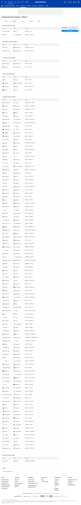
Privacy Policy (31, 481)
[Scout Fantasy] (57, 496)
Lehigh (16, 116)
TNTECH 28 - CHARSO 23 (30, 230)
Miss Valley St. (7, 236)
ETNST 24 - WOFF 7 (29, 200)
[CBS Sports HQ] (38, 493)
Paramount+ (17, 485)
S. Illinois (6, 163)
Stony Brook (17, 337)
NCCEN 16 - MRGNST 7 (29, 297)
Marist (16, 149)
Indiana (17, 153)
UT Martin (17, 263)
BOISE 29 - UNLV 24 (29, 86)
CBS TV (16, 486)
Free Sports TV (5, 483)
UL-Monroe (6, 374)
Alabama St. (6, 307)
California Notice (32, 487)
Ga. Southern (7, 63)
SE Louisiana (17, 401)
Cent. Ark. (17, 367)
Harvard (16, 233)
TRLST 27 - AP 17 (28, 354)
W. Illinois (6, 253)
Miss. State (17, 159)
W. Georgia (17, 213)
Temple (5, 226)
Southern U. (6, 398)
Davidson (17, 183)
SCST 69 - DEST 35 (29, 277)
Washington (6, 153)
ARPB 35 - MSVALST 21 (29, 236)
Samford (6, 196)
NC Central (17, 297)
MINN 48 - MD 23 (28, 290)
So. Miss (6, 324)
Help (42, 479)
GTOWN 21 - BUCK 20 (29, 203)
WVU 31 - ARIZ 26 (28, 411)
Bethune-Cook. (18, 243)
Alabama (18, 294)
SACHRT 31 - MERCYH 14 (30, 122)
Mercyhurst (6, 122)
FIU (16, 31)
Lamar (5, 257)
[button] (2, 2)
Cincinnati (6, 444)
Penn (16, 79)
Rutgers (6, 90)
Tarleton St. (6, 354)
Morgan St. (6, 297)
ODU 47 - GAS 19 (28, 63)
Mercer (16, 334)
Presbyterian (6, 169)
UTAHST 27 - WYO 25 (29, 408)
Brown (16, 112)
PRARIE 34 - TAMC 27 (29, 246)
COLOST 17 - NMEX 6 (29, 364)
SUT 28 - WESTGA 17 (29, 213)
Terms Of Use (31, 479)
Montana (6, 240)
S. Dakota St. (17, 414)
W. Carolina (6, 334)
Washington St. (7, 448)
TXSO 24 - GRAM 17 (29, 391)
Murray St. (17, 220)
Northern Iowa (18, 371)
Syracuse (6, 67)
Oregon (17, 283)
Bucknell (6, 203)
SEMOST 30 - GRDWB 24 (30, 260)
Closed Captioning (32, 485)
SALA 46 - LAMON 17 (29, 374)
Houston (17, 404)
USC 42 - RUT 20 (28, 89)
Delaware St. (6, 277)
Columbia (17, 193)
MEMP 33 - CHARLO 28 (30, 106)
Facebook (56, 485)
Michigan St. (6, 421)
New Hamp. (6, 300)
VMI (5, 357)
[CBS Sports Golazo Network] (50, 493)
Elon (5, 210)
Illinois (7, 283)
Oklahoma (6, 136)
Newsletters (70, 481)
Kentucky (17, 428)
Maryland (6, 290)
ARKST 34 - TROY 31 (29, 384)
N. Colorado (17, 240)
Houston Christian (8, 394)
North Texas (17, 143)
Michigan (17, 421)
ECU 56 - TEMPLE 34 (29, 226)
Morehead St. (7, 102)
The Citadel (17, 196)
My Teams (70, 483)
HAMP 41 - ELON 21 (29, 210)
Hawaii (16, 461)
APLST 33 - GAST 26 (29, 176)
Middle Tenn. (7, 50)
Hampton (17, 210)
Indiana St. (17, 163)
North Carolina (7, 126)
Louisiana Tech (18, 34)
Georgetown (17, 203)
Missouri (7, 294)
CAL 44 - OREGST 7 (29, 350)
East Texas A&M (7, 247)
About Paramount (19, 483)
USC (16, 90)
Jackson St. (6, 243)
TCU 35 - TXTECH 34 (29, 320)
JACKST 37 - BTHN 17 (29, 243)
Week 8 (5, 21)
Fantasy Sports (5, 481)
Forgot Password (71, 485)
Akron (16, 280)
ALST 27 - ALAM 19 (29, 307)
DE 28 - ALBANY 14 (29, 267)
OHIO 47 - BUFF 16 (29, 146)
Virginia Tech (18, 119)
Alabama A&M (18, 307)
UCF (16, 273)
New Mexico (6, 364)
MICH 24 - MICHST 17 (29, 421)
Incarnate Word (7, 401)
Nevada (5, 461)
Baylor (16, 310)
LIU (16, 156)
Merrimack (17, 109)
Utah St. (6, 408)
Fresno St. (17, 438)
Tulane (5, 143)
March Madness (5, 486)
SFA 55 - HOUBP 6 (29, 394)
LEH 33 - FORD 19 (28, 116)
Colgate (6, 109)
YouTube (56, 479)
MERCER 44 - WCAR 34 (30, 334)
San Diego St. (18, 448)
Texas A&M (18, 424)
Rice (5, 314)
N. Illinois (6, 270)
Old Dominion (18, 63)
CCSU (5, 156)
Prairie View (17, 247)
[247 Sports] (18, 496)
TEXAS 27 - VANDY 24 (29, 361)
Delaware (17, 267)
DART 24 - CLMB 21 (29, 193)
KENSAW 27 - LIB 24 (29, 47)
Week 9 (14, 21)
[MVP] (51, 495)
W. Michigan (17, 287)
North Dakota (7, 381)
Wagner (6, 327)
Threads (56, 488)
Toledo (16, 340)
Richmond (6, 139)
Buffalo (5, 146)
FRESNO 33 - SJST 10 (29, 438)
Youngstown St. (18, 381)
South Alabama (18, 374)
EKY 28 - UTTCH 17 (29, 250)
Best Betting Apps (6, 485)
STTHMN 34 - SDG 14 (29, 166)
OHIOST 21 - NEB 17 (29, 132)
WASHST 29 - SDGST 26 (30, 448)
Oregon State (7, 351)
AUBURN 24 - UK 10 (29, 428)
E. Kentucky (17, 250)
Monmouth (17, 186)
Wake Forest (6, 330)
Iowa (16, 304)
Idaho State (17, 377)
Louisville (6, 83)
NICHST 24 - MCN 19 (29, 347)
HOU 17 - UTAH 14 (28, 404)
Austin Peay (17, 354)
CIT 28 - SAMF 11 (28, 196)
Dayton (16, 102)
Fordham (6, 116)
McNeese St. (6, 347)
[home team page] (3, 31)
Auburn (5, 428)
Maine (5, 173)
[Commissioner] (43, 495)
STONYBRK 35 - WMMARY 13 (31, 337)
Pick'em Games (5, 479)
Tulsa (16, 317)
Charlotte (6, 106)
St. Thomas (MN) (18, 166)
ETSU (5, 200)
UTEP (5, 34)
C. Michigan (6, 206)
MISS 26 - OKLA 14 (29, 136)
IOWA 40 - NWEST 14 (29, 304)
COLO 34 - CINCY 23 (29, 444)
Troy (5, 384)
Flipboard (56, 490)
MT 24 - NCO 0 (28, 240)
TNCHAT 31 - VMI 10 (29, 357)
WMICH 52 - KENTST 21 (30, 287)
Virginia (16, 126)
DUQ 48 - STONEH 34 (29, 179)
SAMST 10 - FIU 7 (28, 31)
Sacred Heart (18, 122)
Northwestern (7, 304)
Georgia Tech (7, 119)
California (17, 351)
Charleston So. (7, 230)
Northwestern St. (18, 257)
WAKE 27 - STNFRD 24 (29, 330)
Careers (16, 481)
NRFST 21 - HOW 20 (29, 216)
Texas (6, 361)
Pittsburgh (18, 67)
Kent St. (6, 287)
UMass (16, 327)
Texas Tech (6, 320)
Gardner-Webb (7, 260)
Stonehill (17, 179)
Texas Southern (18, 391)
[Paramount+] (35, 496)
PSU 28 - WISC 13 (28, 418)
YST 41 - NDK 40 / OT (29, 381)
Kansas (5, 431)
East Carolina (18, 226)
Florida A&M (17, 398)
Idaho (16, 441)
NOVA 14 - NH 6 (28, 300)
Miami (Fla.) (18, 387)
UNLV (16, 86)
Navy (17, 129)
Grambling (6, 391)
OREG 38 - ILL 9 (28, 283)
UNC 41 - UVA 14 (28, 126)
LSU (6, 424)
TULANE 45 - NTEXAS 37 (30, 142)
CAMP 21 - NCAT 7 (28, 344)
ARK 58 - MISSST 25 (29, 159)
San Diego (6, 166)
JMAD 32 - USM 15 (29, 324)
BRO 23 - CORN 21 (29, 112)
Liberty (5, 47)
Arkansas (6, 159)
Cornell (5, 112)
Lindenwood (17, 253)
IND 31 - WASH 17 (28, 153)
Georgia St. (6, 176)
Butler (5, 183)
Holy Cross (6, 190)
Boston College (18, 83)
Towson (5, 186)
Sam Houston (7, 31)
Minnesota (17, 290)
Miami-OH (17, 206)
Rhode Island (18, 173)
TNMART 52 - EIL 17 (29, 263)
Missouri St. (6, 371)
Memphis (17, 106)
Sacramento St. (7, 377)
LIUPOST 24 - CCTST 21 (30, 156)
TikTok (55, 481)
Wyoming (17, 408)
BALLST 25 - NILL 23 (29, 270)
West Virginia (7, 411)
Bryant (16, 139)
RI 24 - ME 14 (27, 173)
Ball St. (16, 270)
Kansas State (18, 431)
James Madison (18, 324)
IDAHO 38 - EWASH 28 (29, 441)
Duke (16, 434)
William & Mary (7, 337)
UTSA (5, 317)
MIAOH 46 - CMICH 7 (29, 206)
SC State (17, 277)
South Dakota (7, 414)
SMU (7, 434)
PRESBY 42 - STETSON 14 (30, 169)
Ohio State (18, 132)
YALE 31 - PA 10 (28, 79)
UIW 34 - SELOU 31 (29, 401)
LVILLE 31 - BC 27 (28, 83)
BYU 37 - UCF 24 (28, 273)
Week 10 (23, 21)
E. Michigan (6, 280)
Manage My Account (72, 479)
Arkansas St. (17, 384)
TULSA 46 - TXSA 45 (29, 317)
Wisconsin (17, 418)
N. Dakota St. (6, 220)
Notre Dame (7, 129)
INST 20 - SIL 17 (28, 163)
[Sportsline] (27, 496)
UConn (16, 314)
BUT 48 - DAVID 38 (29, 183)
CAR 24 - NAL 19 (28, 367)
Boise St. (7, 86)
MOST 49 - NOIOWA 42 (30, 371)
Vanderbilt (18, 361)
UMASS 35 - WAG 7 (29, 327)
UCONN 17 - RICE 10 (29, 314)
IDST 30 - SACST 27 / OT (30, 377)
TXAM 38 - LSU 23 (28, 424)
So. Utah (6, 213)
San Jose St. (6, 438)
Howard (6, 216)
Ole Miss (18, 136)
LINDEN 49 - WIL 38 (29, 253)
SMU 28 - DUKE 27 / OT (30, 434)
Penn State (7, 418)
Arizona (16, 411)
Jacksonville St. (18, 50)
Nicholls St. (17, 347)
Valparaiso (6, 149)
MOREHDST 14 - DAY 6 (29, 102)
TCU (16, 320)
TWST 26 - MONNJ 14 (29, 186)
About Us (17, 479)
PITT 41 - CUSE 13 (28, 67)
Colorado (17, 444)
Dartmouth (6, 193)
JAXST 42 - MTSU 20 (29, 50)
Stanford (17, 330)
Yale (5, 79)
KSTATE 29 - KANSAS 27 (30, 431)
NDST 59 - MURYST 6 (29, 220)
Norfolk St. (17, 216)
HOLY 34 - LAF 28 (28, 189)
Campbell (17, 344)
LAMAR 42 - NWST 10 (29, 257)
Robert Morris (18, 223)
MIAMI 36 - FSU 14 (29, 387)
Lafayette (17, 190)
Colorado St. (17, 364)
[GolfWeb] (64, 496)
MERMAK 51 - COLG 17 (29, 109)
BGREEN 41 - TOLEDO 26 (30, 340)
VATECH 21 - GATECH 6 (30, 119)
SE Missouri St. (18, 260)
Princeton (6, 233)
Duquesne (6, 179)
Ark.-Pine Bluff (18, 236)
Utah (5, 404)
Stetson (16, 169)
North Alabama (7, 367)
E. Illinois (6, 263)
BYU (6, 273)
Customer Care (44, 481)
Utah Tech (6, 250)
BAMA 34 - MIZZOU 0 (29, 293)
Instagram (56, 483)
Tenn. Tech (17, 230)
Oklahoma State (7, 310)
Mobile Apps (4, 488)
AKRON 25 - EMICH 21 (29, 280)
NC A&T (6, 344)
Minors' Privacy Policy (33, 483)
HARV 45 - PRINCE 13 (29, 233)
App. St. (16, 176)
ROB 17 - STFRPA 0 (29, 223)
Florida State (6, 387)
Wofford (17, 200)
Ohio (16, 146)
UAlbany (6, 267)
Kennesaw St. (18, 47)
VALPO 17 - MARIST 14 (29, 149)
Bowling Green (7, 340)
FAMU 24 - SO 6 (28, 397)
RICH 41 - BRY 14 (28, 139)
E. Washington (7, 441)
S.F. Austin (17, 394)
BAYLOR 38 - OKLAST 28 (30, 310)
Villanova (17, 300)
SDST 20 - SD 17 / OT (29, 414)
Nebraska (6, 132)
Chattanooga (17, 357)
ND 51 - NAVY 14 (28, 129)
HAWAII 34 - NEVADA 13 (30, 461)
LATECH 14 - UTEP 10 (29, 34)
